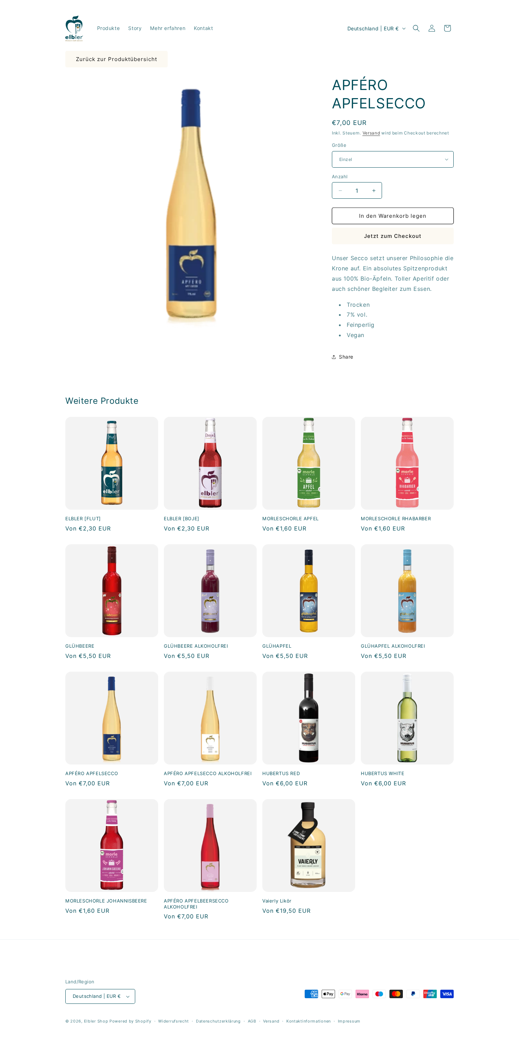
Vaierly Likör (277, 901)
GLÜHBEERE (79, 646)
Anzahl (339, 176)
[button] (416, 28)
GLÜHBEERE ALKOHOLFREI (196, 646)
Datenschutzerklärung (218, 1021)
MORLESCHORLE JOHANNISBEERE (106, 901)
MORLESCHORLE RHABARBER (396, 518)
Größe (339, 145)
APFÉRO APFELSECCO (91, 773)
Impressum (349, 1021)
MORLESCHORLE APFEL (290, 518)
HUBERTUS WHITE (382, 773)
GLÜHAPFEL (276, 646)
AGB (252, 1021)
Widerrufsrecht (173, 1021)
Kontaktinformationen (308, 1021)
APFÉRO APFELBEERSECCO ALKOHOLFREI (196, 904)
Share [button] (346, 357)
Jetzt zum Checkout (393, 236)
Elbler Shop (96, 1021)
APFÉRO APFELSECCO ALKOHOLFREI (207, 773)
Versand (371, 133)
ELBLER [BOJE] (181, 518)
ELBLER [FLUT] (83, 518)
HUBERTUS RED (281, 773)
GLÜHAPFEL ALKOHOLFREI (393, 646)
